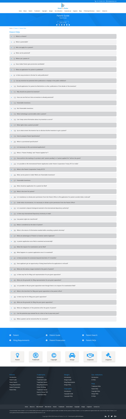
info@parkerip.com (112, 1)
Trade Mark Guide (42, 380)
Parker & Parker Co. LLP (60, 416)
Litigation (89, 406)
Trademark (61, 406)
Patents (12, 375)
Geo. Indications (97, 375)
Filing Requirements (21, 340)
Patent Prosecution (57, 340)
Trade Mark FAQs (41, 394)
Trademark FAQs (96, 386)
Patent (16, 335)
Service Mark (69, 406)
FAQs (93, 384)
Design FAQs (67, 385)
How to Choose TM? (42, 392)
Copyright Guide (68, 394)
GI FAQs (93, 380)
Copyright (77, 406)
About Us (32, 406)
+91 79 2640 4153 (100, 1)
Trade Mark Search (42, 382)
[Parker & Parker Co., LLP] (63, 5)
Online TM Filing (41, 387)
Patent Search (91, 335)
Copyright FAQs (68, 396)
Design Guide (67, 380)
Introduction (12, 377)
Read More (63, 22)
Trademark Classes (42, 389)
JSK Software (79, 416)
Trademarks (41, 375)
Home (26, 406)
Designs (67, 375)
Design (83, 406)
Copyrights (68, 389)
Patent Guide (55, 335)
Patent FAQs (91, 340)
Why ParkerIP (39, 406)
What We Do (48, 406)
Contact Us (96, 406)
